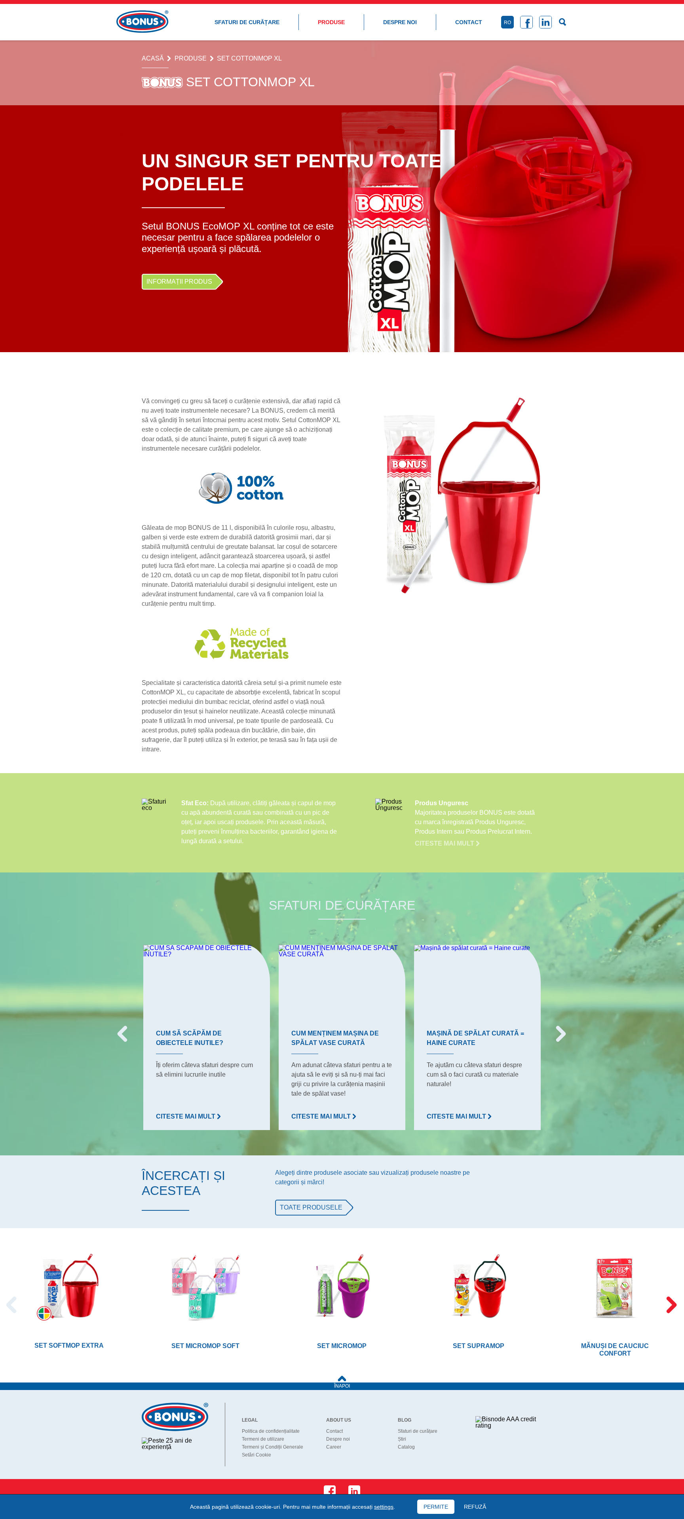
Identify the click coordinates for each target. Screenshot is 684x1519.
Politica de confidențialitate (271, 1431)
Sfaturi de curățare (247, 22)
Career (333, 1447)
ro (507, 22)
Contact (468, 22)
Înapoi (342, 1386)
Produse (331, 22)
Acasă (153, 58)
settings (383, 1507)
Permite (436, 1507)
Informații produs (179, 281)
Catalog (406, 1447)
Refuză (475, 1507)
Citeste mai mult (445, 843)
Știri (402, 1439)
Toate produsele (311, 1207)
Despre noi (400, 22)
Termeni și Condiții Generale (272, 1447)
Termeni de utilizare (263, 1439)
